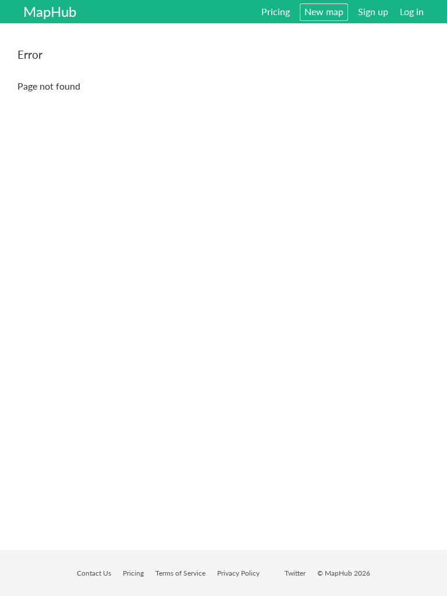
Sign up (373, 11)
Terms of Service (180, 573)
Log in (412, 11)
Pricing (275, 11)
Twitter (295, 573)
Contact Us (94, 573)
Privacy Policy (238, 573)
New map (323, 11)
